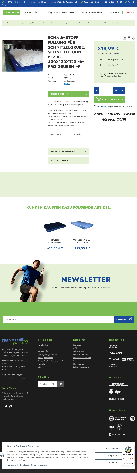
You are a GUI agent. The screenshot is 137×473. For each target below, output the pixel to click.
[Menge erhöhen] (122, 90)
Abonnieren (121, 319)
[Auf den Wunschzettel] (133, 38)
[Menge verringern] (96, 90)
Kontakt (76, 360)
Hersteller (42, 363)
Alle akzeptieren (113, 448)
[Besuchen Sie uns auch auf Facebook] (6, 407)
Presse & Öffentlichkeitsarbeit (50, 360)
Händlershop (43, 344)
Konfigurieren (113, 455)
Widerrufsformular (81, 354)
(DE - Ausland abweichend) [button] (117, 74)
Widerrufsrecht (79, 351)
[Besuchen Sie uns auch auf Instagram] (11, 407)
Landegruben (69, 80)
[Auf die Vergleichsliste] (124, 38)
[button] (132, 12)
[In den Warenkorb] (4, 31)
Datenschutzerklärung (82, 357)
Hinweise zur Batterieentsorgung (33, 465)
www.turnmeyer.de (17, 377)
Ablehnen (113, 462)
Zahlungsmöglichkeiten (47, 354)
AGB (75, 348)
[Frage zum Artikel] (129, 38)
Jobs (39, 367)
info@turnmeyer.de (16, 374)
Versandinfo (43, 351)
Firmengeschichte (45, 357)
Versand (116, 53)
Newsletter (42, 348)
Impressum (11, 465)
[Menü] (132, 446)
